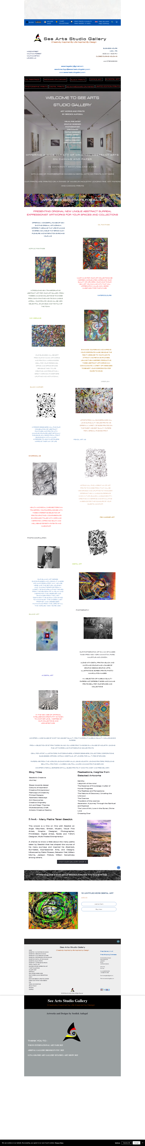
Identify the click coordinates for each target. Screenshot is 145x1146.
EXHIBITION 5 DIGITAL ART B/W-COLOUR (38, 959)
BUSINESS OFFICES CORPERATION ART (38, 966)
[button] (117, 22)
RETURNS (31, 987)
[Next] (118, 9)
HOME (30, 950)
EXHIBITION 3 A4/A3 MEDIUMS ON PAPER (38, 955)
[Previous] (26, 9)
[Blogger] (27, 22)
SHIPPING (31, 989)
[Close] (142, 1142)
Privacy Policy (59, 1143)
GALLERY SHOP (32, 970)
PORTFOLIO (31, 971)
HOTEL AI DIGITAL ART (34, 964)
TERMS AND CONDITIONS (35, 984)
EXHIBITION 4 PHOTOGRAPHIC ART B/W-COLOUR (40, 957)
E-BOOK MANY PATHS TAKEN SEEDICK (38, 980)
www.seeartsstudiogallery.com (72, 72)
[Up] (118, 867)
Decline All (126, 1143)
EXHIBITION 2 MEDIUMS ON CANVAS (37, 954)
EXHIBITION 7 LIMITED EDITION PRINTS (38, 962)
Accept (136, 1143)
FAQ (30, 982)
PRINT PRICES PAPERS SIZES (36, 973)
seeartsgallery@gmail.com (72, 66)
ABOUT (30, 977)
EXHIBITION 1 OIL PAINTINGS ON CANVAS (39, 952)
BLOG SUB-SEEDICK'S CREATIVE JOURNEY (39, 979)
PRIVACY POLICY (33, 986)
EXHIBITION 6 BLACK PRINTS (36, 961)
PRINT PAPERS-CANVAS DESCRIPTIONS (38, 975)
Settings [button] (117, 1143)
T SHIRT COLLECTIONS (34, 968)
